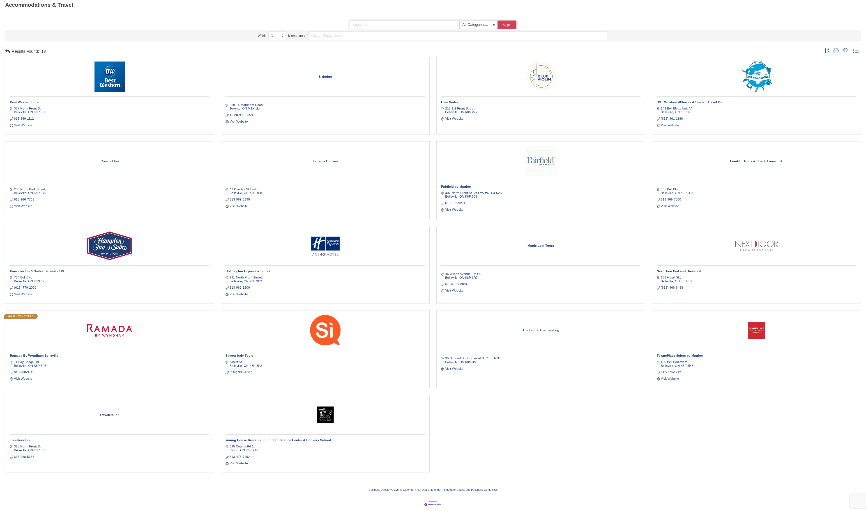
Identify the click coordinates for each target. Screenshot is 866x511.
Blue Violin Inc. (452, 102)
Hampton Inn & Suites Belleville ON (37, 271)
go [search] (509, 25)
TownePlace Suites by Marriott (680, 355)
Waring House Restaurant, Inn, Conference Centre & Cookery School (278, 440)
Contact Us (490, 489)
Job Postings (474, 489)
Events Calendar (404, 489)
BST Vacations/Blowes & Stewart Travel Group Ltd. (696, 102)
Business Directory (380, 489)
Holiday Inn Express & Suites (248, 271)
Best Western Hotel (24, 102)
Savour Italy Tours (239, 355)
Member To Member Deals (447, 489)
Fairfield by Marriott (456, 186)
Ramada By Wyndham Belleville (34, 355)
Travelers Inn (20, 440)
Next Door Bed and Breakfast (679, 271)
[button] (7, 51)
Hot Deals (423, 489)
